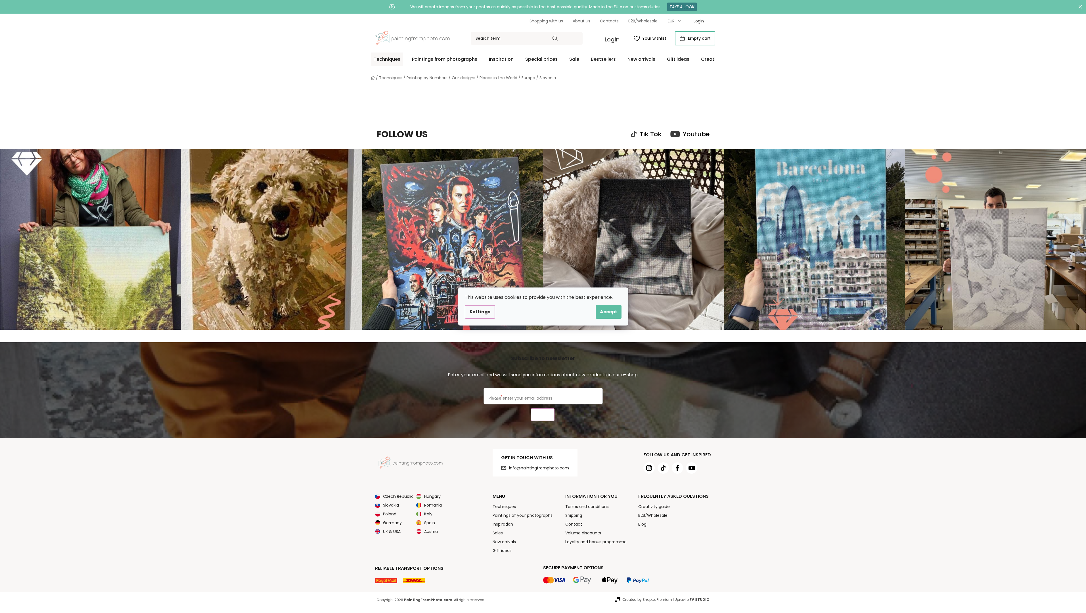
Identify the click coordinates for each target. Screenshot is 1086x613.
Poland (389, 514)
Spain (429, 523)
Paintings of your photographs (523, 515)
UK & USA (392, 531)
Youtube (696, 134)
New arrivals (504, 542)
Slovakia (391, 505)
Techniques (504, 506)
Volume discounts (583, 533)
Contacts (609, 21)
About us (581, 21)
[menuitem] (387, 59)
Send (543, 415)
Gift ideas (502, 550)
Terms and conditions (587, 506)
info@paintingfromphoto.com (539, 468)
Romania (433, 505)
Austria (431, 531)
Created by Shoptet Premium (647, 599)
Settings (480, 311)
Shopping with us (546, 21)
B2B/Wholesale (643, 21)
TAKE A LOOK (681, 7)
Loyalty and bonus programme (596, 542)
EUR (672, 21)
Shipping (573, 515)
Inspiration (503, 524)
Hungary (432, 496)
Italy (428, 514)
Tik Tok (651, 134)
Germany (392, 523)
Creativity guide (654, 506)
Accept (608, 311)
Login (612, 39)
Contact (573, 524)
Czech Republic (398, 496)
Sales (498, 533)
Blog (642, 524)
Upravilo (692, 599)
